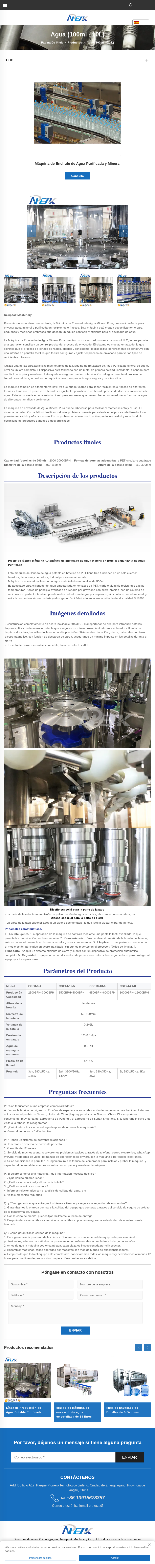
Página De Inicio (52, 42)
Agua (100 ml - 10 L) (100, 42)
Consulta (77, 175)
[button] (138, 1347)
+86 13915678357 (85, 1497)
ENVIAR (129, 1457)
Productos (75, 42)
